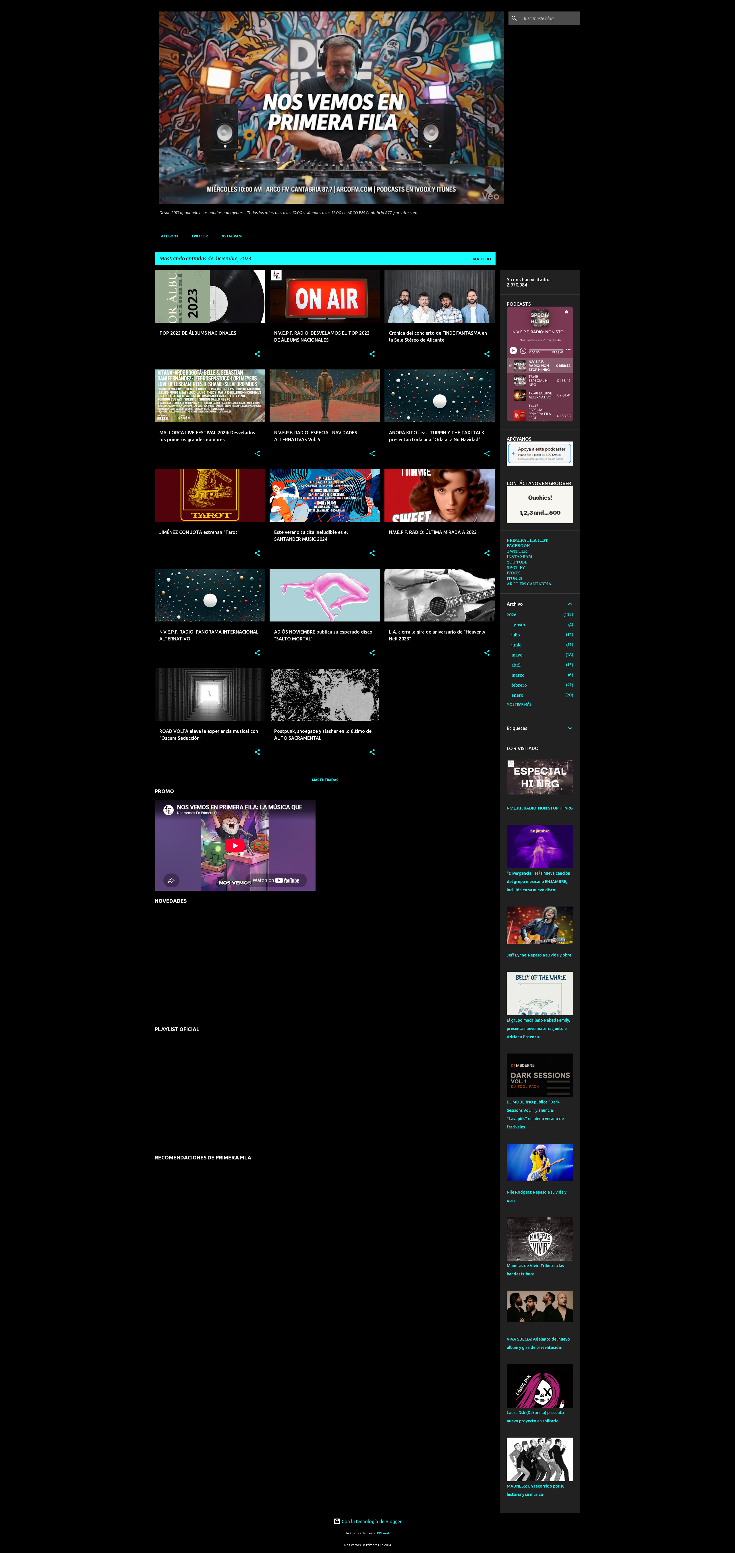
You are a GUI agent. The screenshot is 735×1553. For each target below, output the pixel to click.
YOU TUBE (517, 562)
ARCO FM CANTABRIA (529, 583)
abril (516, 665)
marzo (518, 675)
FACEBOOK (169, 236)
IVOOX (513, 573)
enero (517, 695)
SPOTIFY (516, 567)
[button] (257, 354)
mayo (517, 655)
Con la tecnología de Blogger (371, 1521)
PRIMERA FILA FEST (527, 540)
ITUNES (514, 578)
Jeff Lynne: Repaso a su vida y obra (539, 955)
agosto (518, 625)
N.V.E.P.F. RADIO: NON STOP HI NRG (540, 808)
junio (516, 645)
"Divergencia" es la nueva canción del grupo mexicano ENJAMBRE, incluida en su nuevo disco (538, 881)
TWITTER (199, 236)
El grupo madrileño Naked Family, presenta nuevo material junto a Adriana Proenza (538, 1028)
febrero (519, 685)
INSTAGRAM (231, 236)
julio (515, 635)
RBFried (383, 1533)
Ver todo (482, 259)
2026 (512, 614)
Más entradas (325, 780)
